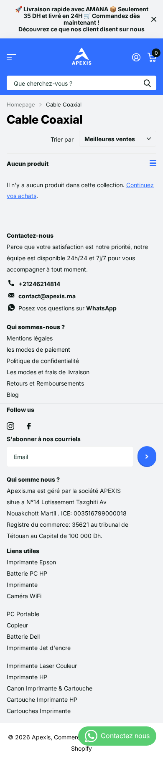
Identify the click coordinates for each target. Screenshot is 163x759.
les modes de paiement (38, 349)
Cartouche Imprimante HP (42, 699)
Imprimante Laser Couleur (42, 665)
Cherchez (147, 83)
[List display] (153, 163)
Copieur (17, 625)
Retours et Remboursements (45, 383)
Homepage (21, 104)
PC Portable (23, 613)
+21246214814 (39, 283)
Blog (13, 394)
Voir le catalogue (11, 57)
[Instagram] (10, 426)
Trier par (62, 139)
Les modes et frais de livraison (48, 372)
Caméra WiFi (24, 595)
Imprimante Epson (31, 562)
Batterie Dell (23, 636)
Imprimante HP (27, 676)
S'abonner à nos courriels (44, 438)
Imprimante (22, 584)
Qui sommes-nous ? (36, 326)
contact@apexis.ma (47, 296)
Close (154, 19)
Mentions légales (30, 338)
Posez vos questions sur (67, 308)
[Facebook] (29, 426)
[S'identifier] (136, 57)
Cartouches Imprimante (39, 710)
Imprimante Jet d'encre (39, 647)
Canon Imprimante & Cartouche (49, 688)
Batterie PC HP (27, 573)
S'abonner (147, 456)
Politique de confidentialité (43, 360)
